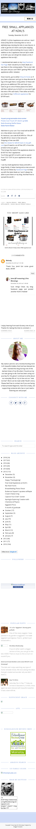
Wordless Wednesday (16, 646)
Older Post (29, 330)
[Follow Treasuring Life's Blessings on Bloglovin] (9, 553)
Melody (9, 260)
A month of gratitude (12, 507)
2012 (5, 539)
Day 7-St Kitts (13, 680)
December (8, 474)
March (7, 530)
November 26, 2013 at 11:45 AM (19, 283)
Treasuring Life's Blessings (17, 825)
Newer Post (7, 330)
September (9, 513)
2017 (5, 460)
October (8, 510)
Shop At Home (25, 77)
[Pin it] (19, 195)
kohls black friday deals (21, 204)
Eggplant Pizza (10, 505)
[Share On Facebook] (11, 195)
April (6, 527)
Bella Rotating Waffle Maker (11, 123)
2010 (5, 544)
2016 (5, 463)
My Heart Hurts (10, 486)
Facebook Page (21, 170)
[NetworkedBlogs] (18, 585)
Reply (32, 273)
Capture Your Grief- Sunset (15, 497)
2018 (5, 457)
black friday (12, 202)
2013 (5, 472)
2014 (5, 469)
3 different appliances (20, 94)
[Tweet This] (8, 195)
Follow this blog (18, 586)
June (6, 522)
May (6, 524)
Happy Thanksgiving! (12, 480)
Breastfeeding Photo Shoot (15, 488)
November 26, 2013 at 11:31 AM (14, 263)
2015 (5, 466)
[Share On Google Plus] (15, 195)
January (8, 536)
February (8, 533)
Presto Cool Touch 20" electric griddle (14, 121)
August (7, 516)
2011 (5, 541)
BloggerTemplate (18, 826)
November (9, 477)
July (6, 519)
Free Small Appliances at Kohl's (16, 483)
